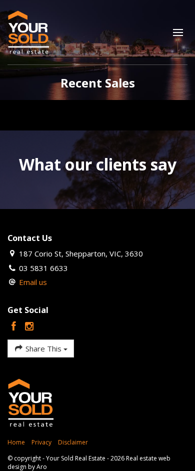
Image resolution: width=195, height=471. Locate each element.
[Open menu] (178, 32)
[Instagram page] (29, 327)
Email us (33, 282)
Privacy (42, 442)
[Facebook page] (15, 327)
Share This (44, 349)
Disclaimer (73, 442)
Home (16, 442)
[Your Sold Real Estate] (29, 31)
